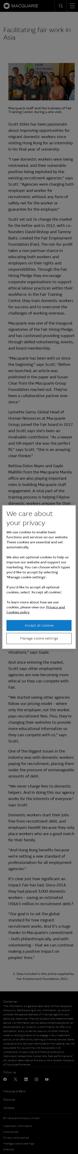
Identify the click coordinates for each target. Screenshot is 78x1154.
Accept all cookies (39, 625)
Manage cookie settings (39, 638)
